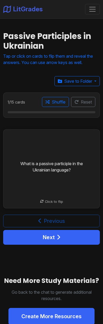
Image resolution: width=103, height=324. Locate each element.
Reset (86, 102)
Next (49, 237)
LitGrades (28, 9)
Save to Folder (78, 81)
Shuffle (58, 102)
